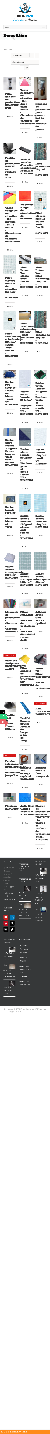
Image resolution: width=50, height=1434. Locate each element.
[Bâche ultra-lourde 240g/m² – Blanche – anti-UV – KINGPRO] (25, 379)
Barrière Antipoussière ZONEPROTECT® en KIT (16, 664)
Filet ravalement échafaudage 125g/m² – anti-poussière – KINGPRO (29, 333)
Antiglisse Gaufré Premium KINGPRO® (27, 810)
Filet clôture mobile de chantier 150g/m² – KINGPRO (11, 287)
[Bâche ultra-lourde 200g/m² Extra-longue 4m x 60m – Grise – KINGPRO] (9, 432)
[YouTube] (5, 917)
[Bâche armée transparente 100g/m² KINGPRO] (25, 561)
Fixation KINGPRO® (12, 807)
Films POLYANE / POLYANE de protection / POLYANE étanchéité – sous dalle (27, 626)
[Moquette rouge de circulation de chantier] (25, 196)
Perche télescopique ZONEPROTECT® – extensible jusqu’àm (16, 768)
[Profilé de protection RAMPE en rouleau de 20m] (9, 148)
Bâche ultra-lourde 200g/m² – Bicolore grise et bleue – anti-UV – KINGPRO (26, 464)
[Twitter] (12, 923)
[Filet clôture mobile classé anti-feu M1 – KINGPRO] (40, 200)
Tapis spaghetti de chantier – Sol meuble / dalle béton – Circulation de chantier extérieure (13, 224)
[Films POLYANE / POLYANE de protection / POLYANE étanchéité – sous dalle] (25, 603)
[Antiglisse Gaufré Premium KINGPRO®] (25, 797)
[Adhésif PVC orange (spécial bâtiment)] (25, 759)
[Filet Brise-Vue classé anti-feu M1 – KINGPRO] (25, 259)
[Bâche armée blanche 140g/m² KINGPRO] (40, 503)
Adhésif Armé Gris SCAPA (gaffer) (40, 618)
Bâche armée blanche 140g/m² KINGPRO (41, 522)
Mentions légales (23, 959)
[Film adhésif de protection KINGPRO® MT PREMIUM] (25, 659)
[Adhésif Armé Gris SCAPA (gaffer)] (40, 603)
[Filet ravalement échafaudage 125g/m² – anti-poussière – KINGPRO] (25, 315)
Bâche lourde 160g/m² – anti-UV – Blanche (41, 456)
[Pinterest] (5, 923)
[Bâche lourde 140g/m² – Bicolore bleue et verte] (9, 499)
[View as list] (27, 68)
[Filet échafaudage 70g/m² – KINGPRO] (40, 151)
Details (10, 116)
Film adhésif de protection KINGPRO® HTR (12, 100)
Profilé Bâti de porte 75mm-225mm (10, 722)
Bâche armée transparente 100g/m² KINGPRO (29, 579)
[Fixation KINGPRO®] (9, 797)
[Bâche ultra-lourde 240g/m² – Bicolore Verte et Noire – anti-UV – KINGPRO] (40, 374)
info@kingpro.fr (9, 899)
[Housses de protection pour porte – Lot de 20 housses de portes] (40, 88)
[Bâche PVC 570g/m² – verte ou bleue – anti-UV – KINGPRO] (9, 374)
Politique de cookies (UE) (25, 983)
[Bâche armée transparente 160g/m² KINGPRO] (9, 557)
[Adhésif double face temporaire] (40, 759)
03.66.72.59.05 (8, 893)
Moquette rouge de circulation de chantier (28, 211)
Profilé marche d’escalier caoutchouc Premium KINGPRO (28, 166)
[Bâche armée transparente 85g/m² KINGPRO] (40, 561)
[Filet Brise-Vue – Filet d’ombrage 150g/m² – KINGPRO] (40, 259)
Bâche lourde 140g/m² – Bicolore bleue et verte (11, 517)
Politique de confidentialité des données (25, 971)
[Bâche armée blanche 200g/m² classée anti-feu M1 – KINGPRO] (25, 503)
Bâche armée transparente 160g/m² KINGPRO (14, 572)
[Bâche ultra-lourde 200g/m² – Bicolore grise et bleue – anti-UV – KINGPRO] (25, 437)
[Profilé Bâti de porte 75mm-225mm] (9, 707)
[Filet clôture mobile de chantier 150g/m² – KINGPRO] (9, 264)
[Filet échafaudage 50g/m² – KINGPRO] (40, 320)
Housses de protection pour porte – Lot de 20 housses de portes (42, 116)
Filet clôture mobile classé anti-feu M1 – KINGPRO (41, 223)
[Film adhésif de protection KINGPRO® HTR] (9, 83)
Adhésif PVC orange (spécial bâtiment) (27, 773)
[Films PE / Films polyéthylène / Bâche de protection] (40, 659)
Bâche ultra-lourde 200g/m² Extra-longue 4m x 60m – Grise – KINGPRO (11, 453)
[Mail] (5, 929)
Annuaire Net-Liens (35, 1012)
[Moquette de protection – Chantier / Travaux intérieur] (9, 603)
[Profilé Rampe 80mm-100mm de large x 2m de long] (25, 708)
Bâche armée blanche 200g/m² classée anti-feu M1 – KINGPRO (26, 527)
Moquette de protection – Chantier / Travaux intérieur (12, 622)
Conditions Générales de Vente (24, 949)
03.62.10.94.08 (8, 887)
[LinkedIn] (12, 917)
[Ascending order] (37, 55)
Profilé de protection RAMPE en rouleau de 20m (12, 168)
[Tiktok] (12, 929)
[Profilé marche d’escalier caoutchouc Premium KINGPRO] (25, 149)
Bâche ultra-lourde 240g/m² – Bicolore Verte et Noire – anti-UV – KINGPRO (41, 398)
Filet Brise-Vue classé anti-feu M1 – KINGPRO (26, 277)
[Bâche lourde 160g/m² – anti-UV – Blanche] (40, 437)
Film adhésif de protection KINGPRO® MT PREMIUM (27, 676)
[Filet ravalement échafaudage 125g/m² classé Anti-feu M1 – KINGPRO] (9, 320)
